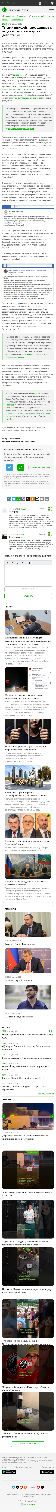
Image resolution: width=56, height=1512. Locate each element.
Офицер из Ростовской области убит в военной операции (26, 1048)
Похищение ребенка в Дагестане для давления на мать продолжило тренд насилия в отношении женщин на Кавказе (28, 640)
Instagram (19, 413)
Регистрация (28, 589)
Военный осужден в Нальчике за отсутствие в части (25, 1068)
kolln (22, 534)
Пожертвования (48, 1467)
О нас (4, 1467)
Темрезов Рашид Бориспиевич (20, 944)
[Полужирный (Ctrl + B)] (7, 563)
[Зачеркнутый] (22, 563)
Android (34, 393)
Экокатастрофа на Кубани (42, 16)
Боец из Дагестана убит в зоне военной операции (27, 1057)
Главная (5, 20)
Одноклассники (43, 413)
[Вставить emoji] (29, 563)
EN (8, 3)
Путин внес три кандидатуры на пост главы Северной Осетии (27, 842)
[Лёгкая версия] (14, 3)
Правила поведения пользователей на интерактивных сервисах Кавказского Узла (28, 1495)
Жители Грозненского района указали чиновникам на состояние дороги (24, 696)
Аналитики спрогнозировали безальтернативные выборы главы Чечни (25, 794)
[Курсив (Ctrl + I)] (12, 563)
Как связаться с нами (24, 1467)
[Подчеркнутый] (17, 563)
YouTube (10, 419)
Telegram (10, 405)
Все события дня (46, 1094)
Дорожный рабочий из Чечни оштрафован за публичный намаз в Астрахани (25, 1137)
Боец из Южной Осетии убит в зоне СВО (23, 1077)
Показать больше (28, 1444)
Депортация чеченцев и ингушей (20, 129)
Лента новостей (17, 20)
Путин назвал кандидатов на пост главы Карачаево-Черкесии (25, 883)
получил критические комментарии (25, 98)
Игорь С (23, 509)
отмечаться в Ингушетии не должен (17, 89)
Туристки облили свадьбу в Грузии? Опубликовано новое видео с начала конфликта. (26, 1342)
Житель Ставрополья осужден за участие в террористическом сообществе (26, 748)
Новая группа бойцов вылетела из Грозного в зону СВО (27, 1036)
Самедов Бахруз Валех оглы (19, 1016)
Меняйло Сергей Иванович (18, 980)
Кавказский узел (19, 75)
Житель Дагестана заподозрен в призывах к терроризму (24, 1088)
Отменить (28, 596)
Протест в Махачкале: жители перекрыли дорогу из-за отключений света (26, 1291)
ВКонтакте (30, 413)
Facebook (9, 413)
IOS (40, 393)
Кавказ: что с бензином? (15, 16)
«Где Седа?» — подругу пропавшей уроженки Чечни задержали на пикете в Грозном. (25, 1243)
